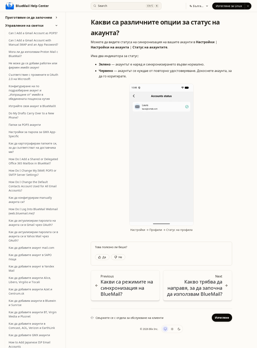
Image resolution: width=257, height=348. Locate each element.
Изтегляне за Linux (229, 6)
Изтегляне (222, 317)
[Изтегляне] (248, 6)
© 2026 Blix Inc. (149, 329)
